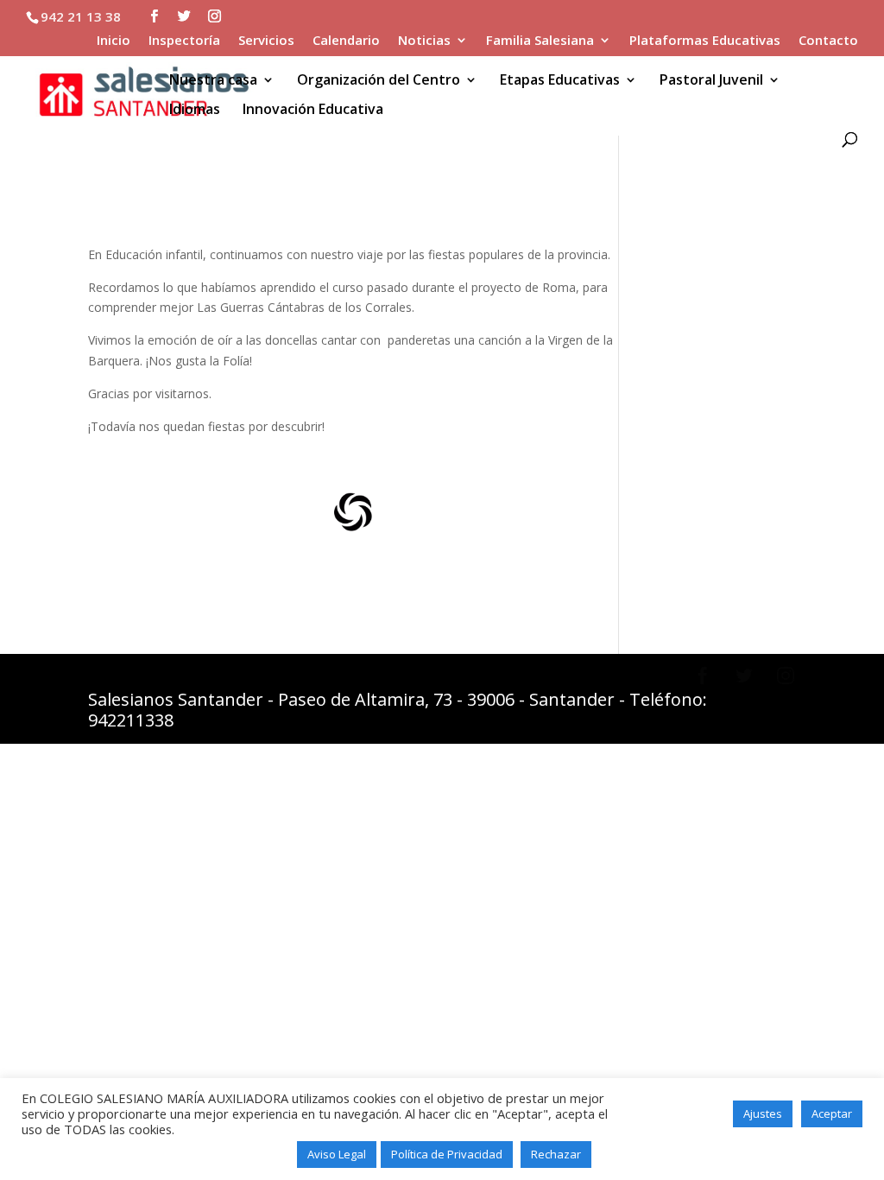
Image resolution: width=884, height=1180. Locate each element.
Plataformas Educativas (704, 41)
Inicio (113, 41)
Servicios (266, 41)
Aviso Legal (336, 1154)
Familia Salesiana (540, 41)
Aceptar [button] (831, 1113)
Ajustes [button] (762, 1113)
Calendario (346, 41)
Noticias (424, 41)
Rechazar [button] (556, 1154)
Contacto (828, 41)
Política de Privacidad (446, 1154)
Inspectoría (184, 41)
